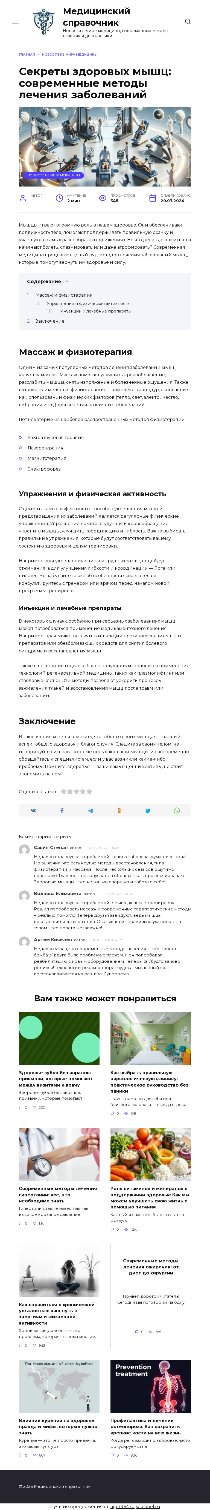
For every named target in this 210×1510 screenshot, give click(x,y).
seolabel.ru (148, 1506)
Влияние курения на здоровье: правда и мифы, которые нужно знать (58, 1426)
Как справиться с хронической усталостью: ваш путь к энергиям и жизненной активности (57, 1313)
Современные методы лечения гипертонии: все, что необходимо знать (58, 1195)
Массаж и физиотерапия (64, 295)
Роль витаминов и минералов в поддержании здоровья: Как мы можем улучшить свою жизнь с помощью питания (149, 1198)
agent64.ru (122, 1506)
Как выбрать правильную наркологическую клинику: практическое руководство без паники (149, 1081)
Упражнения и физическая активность (88, 303)
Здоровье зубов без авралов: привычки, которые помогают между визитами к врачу (56, 1078)
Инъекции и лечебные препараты (95, 311)
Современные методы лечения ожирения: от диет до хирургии (151, 1267)
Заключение (50, 321)
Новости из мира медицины (53, 175)
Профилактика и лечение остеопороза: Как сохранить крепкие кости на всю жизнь (145, 1426)
